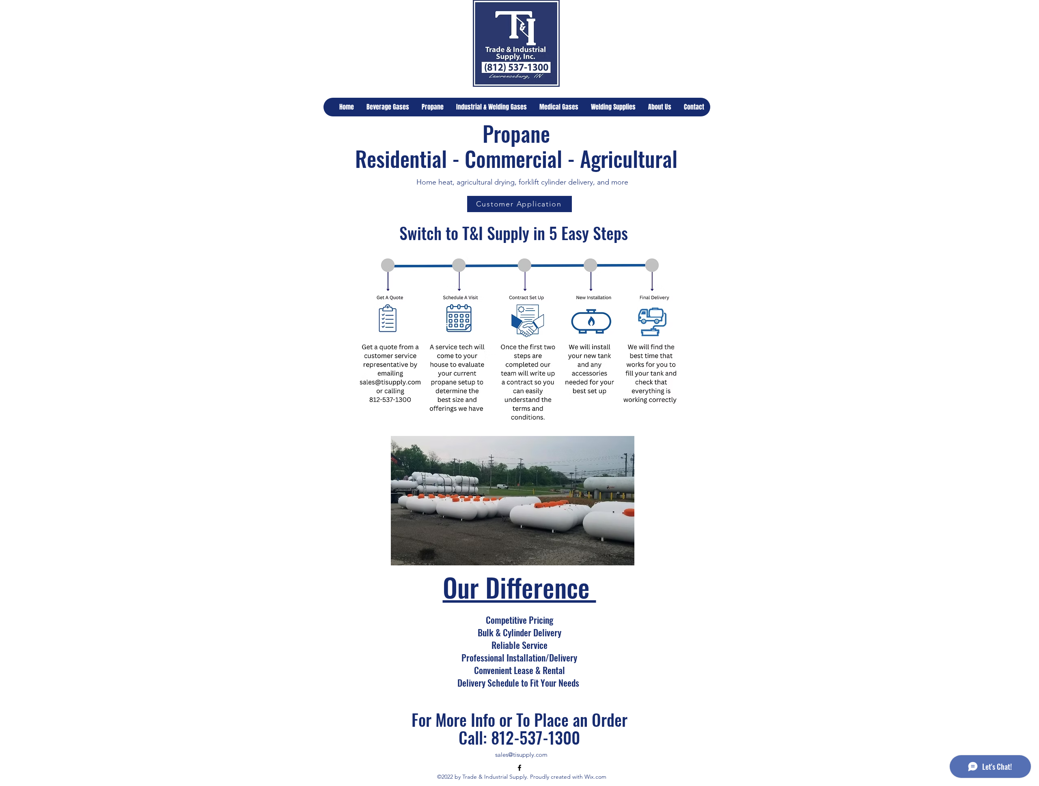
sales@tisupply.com (521, 754)
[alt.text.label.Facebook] (519, 768)
